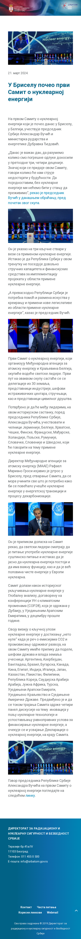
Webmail (52, 912)
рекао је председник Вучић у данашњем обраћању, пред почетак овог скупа (37, 198)
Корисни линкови (30, 912)
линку (30, 795)
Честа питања (46, 907)
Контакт (26, 907)
